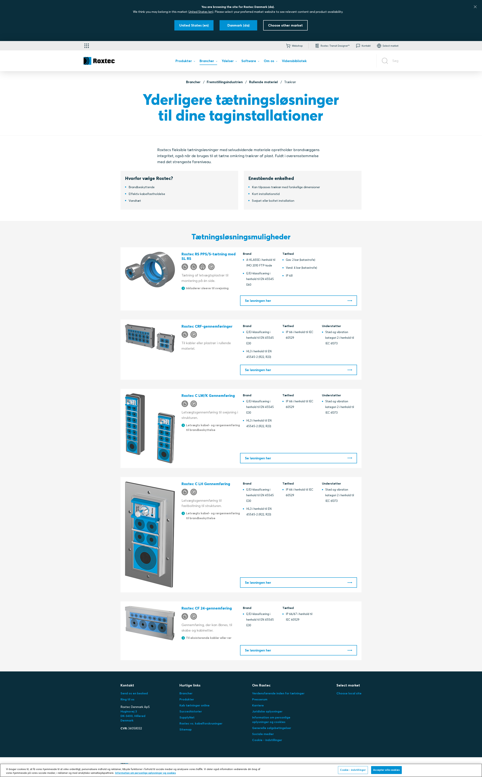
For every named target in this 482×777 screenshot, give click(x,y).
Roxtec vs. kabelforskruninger (200, 723)
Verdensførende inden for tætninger (278, 693)
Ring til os (127, 699)
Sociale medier (263, 734)
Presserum (259, 699)
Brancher (193, 82)
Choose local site (349, 693)
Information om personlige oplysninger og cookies (145, 772)
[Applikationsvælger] (87, 46)
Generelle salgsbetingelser (271, 728)
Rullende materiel (263, 82)
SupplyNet (186, 717)
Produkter (186, 699)
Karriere (258, 705)
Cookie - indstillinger (267, 740)
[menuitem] (185, 62)
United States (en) (200, 12)
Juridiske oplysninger (267, 711)
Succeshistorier (190, 711)
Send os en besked (134, 693)
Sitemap (185, 729)
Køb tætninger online (194, 705)
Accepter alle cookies (386, 769)
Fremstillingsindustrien (225, 82)
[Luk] (475, 7)
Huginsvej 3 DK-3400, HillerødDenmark (132, 715)
